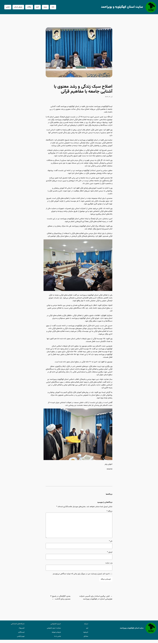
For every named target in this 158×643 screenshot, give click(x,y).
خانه (53, 7)
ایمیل (109, 552)
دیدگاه (109, 511)
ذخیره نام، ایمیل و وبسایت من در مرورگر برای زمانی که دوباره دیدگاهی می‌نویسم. (81, 573)
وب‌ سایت (108, 563)
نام (110, 541)
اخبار (37, 7)
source (109, 469)
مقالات (29, 7)
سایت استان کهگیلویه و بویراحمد (122, 7)
